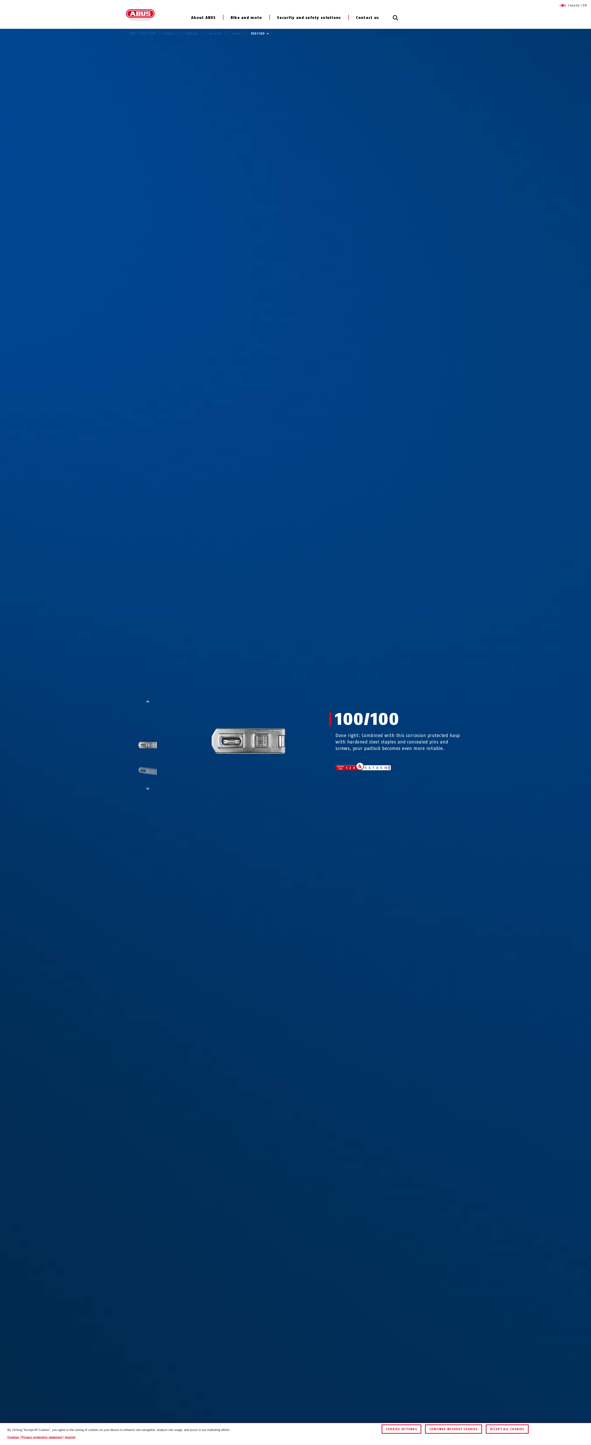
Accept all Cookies (507, 1429)
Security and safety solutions (309, 17)
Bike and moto (246, 17)
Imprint (70, 1437)
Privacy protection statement (41, 1437)
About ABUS (203, 17)
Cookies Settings (401, 1429)
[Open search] (395, 20)
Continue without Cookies (453, 1429)
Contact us (367, 17)
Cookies (13, 1437)
